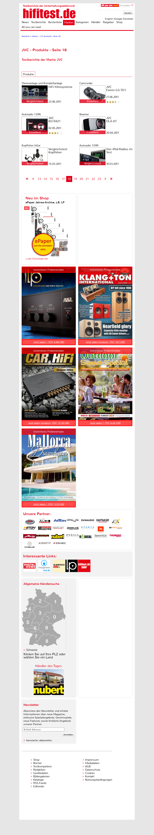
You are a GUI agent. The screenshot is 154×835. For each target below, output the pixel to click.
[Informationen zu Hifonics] (87, 529)
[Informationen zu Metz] (29, 537)
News (25, 22)
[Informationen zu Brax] (72, 522)
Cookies (90, 773)
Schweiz (31, 650)
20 (81, 179)
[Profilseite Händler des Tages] (49, 694)
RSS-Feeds (39, 783)
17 (63, 179)
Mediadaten (92, 763)
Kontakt (89, 776)
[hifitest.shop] (84, 574)
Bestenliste (55, 22)
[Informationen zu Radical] (85, 537)
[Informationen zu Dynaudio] (87, 522)
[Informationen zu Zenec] (59, 545)
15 (51, 179)
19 (75, 179)
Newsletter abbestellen (39, 740)
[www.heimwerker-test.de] (59, 574)
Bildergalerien (41, 776)
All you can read (31, 27)
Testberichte (38, 22)
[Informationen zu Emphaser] (102, 522)
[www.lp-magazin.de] (71, 574)
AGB (88, 766)
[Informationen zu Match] (115, 529)
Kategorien (82, 22)
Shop (119, 22)
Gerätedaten (40, 773)
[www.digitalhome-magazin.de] (29, 574)
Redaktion (39, 770)
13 (39, 179)
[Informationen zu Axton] (59, 522)
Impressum (92, 760)
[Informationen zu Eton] (29, 529)
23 (99, 179)
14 (45, 179)
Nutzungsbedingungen (98, 780)
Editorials (38, 786)
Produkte (28, 74)
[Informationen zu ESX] (115, 522)
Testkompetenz (42, 766)
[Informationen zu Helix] (72, 529)
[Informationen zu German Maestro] (44, 529)
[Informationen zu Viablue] (29, 545)
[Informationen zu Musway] (42, 537)
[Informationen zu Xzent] (44, 545)
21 (87, 179)
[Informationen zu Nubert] (57, 537)
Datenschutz (92, 770)
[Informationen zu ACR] (29, 522)
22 (93, 179)
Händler (95, 22)
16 (57, 179)
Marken (68, 22)
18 (69, 179)
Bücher (37, 763)
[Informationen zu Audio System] (44, 522)
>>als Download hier (37, 258)
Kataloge (38, 780)
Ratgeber (108, 22)
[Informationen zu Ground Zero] (57, 529)
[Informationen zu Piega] (72, 537)
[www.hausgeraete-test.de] (44, 574)
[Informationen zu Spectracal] (100, 537)
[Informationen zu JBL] (100, 529)
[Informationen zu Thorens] (115, 537)
